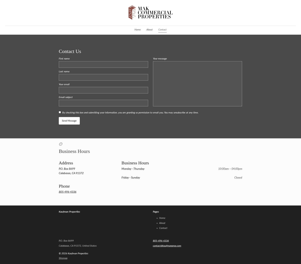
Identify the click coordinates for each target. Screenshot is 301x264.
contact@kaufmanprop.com (167, 246)
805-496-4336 (67, 192)
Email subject (66, 97)
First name (64, 58)
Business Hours (74, 151)
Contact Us (70, 51)
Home (138, 29)
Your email (64, 84)
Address (66, 162)
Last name (64, 71)
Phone (64, 186)
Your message (160, 58)
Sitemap (63, 258)
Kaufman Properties (69, 212)
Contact (162, 29)
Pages (156, 212)
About (149, 29)
